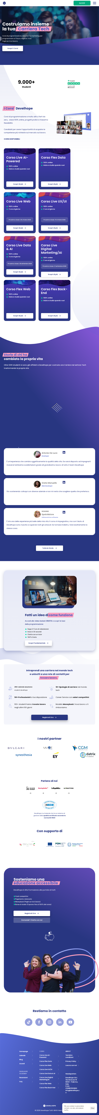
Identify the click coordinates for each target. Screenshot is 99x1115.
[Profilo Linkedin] (63, 452)
